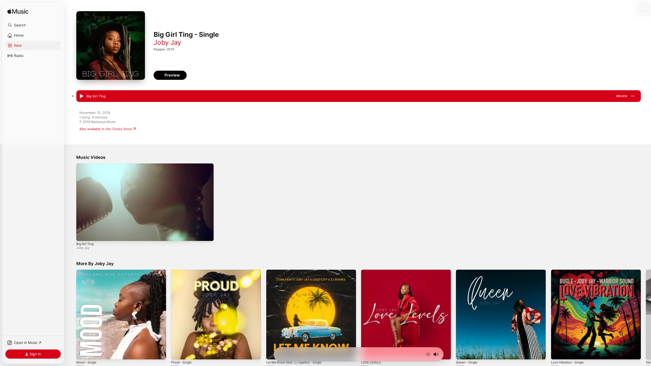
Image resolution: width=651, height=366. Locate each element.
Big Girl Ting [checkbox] (96, 96)
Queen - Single (468, 272)
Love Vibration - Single (569, 272)
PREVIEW (621, 96)
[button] (33, 25)
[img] (17, 11)
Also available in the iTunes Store (105, 129)
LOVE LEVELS (372, 272)
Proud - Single (182, 272)
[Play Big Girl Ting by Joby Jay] (81, 96)
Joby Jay (167, 42)
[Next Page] (645, 314)
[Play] (82, 234)
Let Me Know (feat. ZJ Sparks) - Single (297, 272)
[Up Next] (428, 354)
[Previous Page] (71, 314)
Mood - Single (87, 272)
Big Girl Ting (85, 244)
